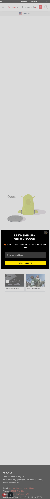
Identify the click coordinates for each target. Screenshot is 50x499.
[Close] (46, 232)
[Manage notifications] (4, 495)
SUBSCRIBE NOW (25, 263)
